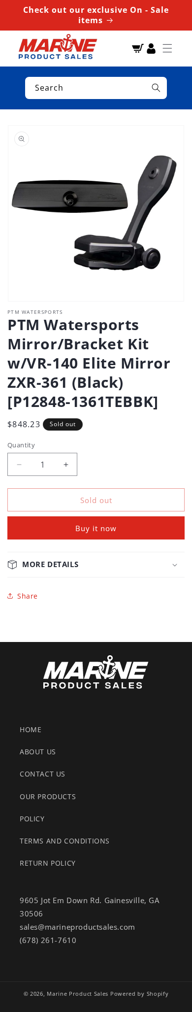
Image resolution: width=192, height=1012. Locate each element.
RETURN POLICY (48, 863)
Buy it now (96, 528)
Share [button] (27, 596)
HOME (30, 729)
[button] (167, 48)
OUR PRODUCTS (48, 796)
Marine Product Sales (77, 993)
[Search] (156, 88)
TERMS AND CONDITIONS (65, 840)
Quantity (21, 444)
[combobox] (95, 88)
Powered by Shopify (139, 993)
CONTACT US (42, 773)
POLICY (32, 818)
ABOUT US (38, 751)
